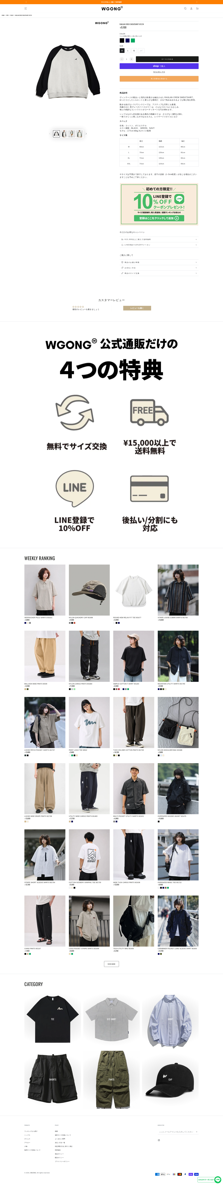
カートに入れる (167, 59)
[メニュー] (26, 8)
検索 (56, 1131)
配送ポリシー (59, 1157)
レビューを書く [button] (137, 308)
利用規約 (58, 1150)
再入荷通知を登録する (159, 79)
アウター (27, 1142)
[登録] (197, 1131)
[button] (185, 8)
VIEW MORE (111, 964)
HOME (3, 15)
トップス (27, 1135)
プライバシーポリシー (62, 1161)
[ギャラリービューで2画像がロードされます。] (64, 133)
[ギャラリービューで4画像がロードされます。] (79, 133)
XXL (141, 50)
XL (134, 50)
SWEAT (11, 15)
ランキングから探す (31, 1131)
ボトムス (27, 1139)
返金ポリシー (59, 1154)
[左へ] (26, 2)
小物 (25, 1146)
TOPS (7, 15)
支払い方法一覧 (60, 1142)
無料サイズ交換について (32, 1150)
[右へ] (197, 2)
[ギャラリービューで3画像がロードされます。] (71, 133)
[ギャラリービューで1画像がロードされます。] (56, 133)
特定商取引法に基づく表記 (63, 1146)
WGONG (33, 1173)
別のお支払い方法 (159, 72)
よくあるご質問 (60, 1139)
